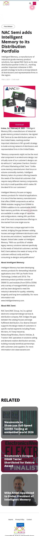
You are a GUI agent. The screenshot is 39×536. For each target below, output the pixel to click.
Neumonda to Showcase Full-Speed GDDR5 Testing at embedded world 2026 (18, 427)
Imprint (10, 519)
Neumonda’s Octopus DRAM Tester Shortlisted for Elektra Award (19, 461)
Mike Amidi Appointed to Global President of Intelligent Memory (19, 496)
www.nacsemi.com (22, 350)
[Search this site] (30, 3)
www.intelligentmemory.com (12, 300)
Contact (29, 519)
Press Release (8, 26)
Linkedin (20, 525)
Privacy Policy (19, 519)
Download (19, 124)
